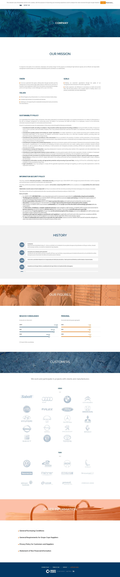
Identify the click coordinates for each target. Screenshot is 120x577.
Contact (65, 567)
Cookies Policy (45, 567)
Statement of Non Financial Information (35, 551)
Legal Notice (68, 571)
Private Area (75, 567)
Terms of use (56, 567)
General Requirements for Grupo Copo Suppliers (39, 537)
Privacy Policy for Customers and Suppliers (37, 544)
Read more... (109, 2)
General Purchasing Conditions (32, 531)
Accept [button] (103, 2)
